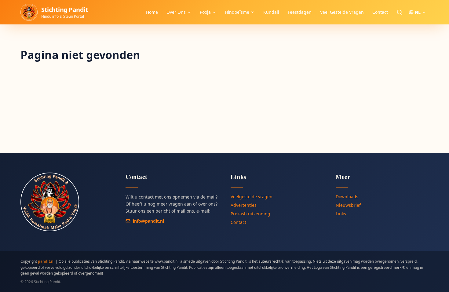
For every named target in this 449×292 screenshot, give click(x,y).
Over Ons (176, 12)
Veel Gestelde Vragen (342, 12)
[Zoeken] (399, 12)
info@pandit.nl (148, 221)
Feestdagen (300, 12)
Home (152, 12)
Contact (380, 12)
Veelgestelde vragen (251, 196)
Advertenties (244, 205)
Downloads (347, 196)
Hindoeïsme (237, 12)
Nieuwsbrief (348, 205)
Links (341, 214)
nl (418, 12)
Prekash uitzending (250, 214)
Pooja (205, 12)
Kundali (271, 12)
